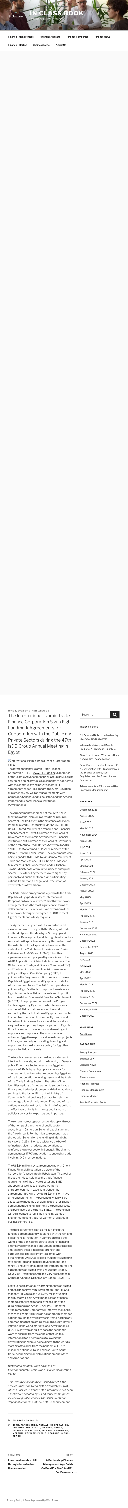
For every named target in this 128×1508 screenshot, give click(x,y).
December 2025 (88, 809)
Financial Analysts (50, 36)
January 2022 (87, 997)
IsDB (37, 1430)
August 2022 (87, 953)
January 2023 (87, 922)
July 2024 (85, 847)
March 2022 (86, 984)
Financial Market (17, 44)
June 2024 (85, 853)
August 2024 (87, 840)
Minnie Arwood (39, 711)
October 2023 (87, 884)
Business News (41, 44)
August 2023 (87, 890)
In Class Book (57, 13)
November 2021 (88, 1009)
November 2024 (89, 834)
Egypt (36, 1428)
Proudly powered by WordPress (41, 1500)
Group (58, 1428)
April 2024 (85, 859)
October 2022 (87, 940)
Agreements (29, 1425)
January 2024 (87, 878)
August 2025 (87, 816)
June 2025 (85, 822)
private (30, 1433)
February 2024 (87, 872)
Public (42, 1433)
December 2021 (88, 1003)
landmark (61, 1430)
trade (17, 1436)
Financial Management (21, 36)
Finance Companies (77, 36)
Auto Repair (86, 1034)
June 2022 (85, 965)
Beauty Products (89, 1052)
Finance (47, 1428)
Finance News (102, 36)
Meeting (18, 1433)
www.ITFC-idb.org (44, 772)
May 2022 (85, 971)
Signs (65, 1433)
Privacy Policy (14, 1500)
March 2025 (86, 828)
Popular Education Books (93, 1102)
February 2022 (87, 990)
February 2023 (87, 915)
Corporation (22, 1428)
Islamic (47, 1430)
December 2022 (88, 928)
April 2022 (85, 978)
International (23, 1430)
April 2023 (85, 903)
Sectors (54, 1433)
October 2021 (87, 1015)
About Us (61, 44)
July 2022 (85, 959)
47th (16, 1425)
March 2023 (86, 909)
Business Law (87, 1058)
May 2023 (85, 897)
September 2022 (89, 947)
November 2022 (88, 934)
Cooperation (59, 1425)
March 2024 (86, 865)
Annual (44, 1425)
